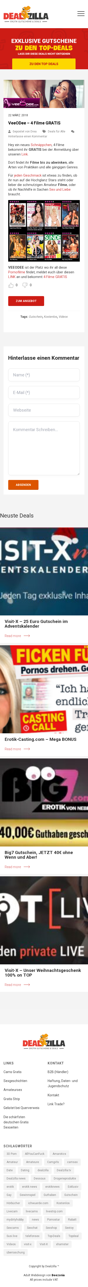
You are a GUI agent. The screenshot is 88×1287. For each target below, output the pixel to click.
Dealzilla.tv (64, 1170)
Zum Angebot (26, 301)
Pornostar (53, 1219)
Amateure (32, 1162)
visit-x (27, 1244)
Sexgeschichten (15, 1081)
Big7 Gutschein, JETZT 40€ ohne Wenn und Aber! (39, 855)
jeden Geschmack (27, 175)
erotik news (29, 1186)
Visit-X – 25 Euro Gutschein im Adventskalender (36, 624)
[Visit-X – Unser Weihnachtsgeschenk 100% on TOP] (44, 920)
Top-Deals (54, 1236)
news (35, 1219)
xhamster (62, 1244)
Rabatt (72, 1219)
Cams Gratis (13, 1072)
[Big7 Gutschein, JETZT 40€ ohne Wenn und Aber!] (44, 802)
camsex (72, 1162)
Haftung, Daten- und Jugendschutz (63, 1083)
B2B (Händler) (58, 1072)
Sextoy (69, 1227)
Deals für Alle (56, 131)
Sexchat (32, 1227)
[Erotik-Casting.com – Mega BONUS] (44, 689)
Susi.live (12, 1236)
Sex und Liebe (60, 189)
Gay (9, 1195)
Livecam (12, 1211)
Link (25, 154)
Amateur (12, 1162)
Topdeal (74, 1236)
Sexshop (51, 1227)
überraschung (16, 1252)
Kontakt (53, 1095)
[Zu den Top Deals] (44, 64)
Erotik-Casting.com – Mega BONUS (41, 739)
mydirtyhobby (15, 1219)
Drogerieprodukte (65, 1178)
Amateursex (13, 1090)
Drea (34, 131)
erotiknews (52, 1186)
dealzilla (43, 1170)
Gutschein (35, 316)
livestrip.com (54, 1211)
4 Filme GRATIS (55, 277)
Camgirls (53, 1162)
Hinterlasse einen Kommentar (27, 136)
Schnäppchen (41, 145)
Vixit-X (44, 1244)
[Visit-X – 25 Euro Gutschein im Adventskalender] (44, 571)
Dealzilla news (16, 1178)
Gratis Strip (12, 1099)
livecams (32, 1211)
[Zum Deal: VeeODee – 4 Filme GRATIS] (44, 94)
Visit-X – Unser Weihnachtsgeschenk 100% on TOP (43, 973)
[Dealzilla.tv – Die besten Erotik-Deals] (26, 14)
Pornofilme (16, 272)
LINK (11, 277)
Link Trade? (56, 1104)
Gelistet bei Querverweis (21, 1108)
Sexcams (13, 1227)
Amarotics (59, 1154)
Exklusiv (73, 1186)
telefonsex (32, 1236)
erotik (10, 1186)
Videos (63, 316)
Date (10, 1170)
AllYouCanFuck (34, 1154)
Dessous (40, 1178)
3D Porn (12, 1154)
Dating (25, 1170)
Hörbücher (13, 1203)
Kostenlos (50, 316)
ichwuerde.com (38, 1203)
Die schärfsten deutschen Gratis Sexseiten (16, 1122)
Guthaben (50, 1195)
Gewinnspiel (27, 1195)
